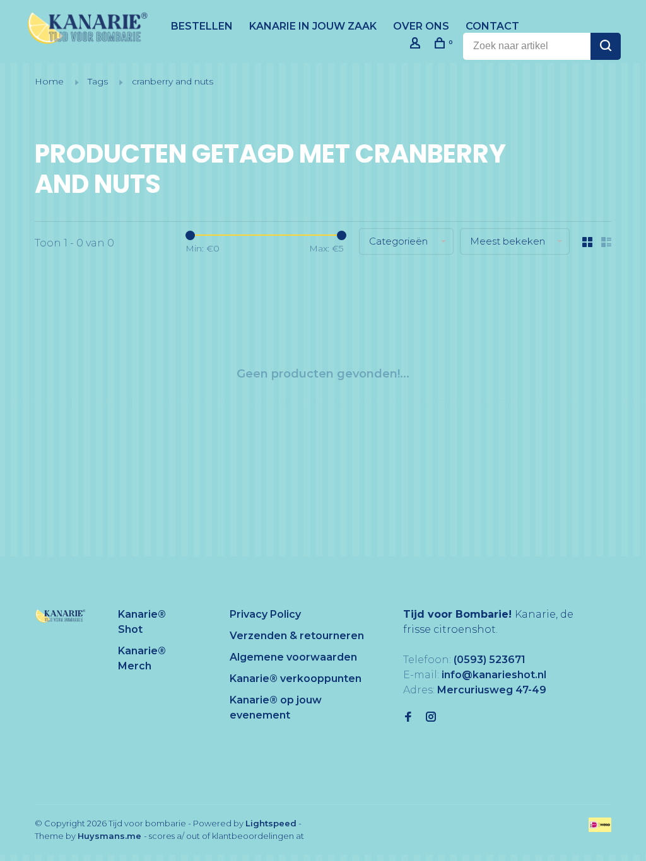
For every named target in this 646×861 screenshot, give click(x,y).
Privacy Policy (265, 614)
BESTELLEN (202, 26)
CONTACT (492, 26)
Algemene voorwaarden (293, 657)
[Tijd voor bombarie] (60, 616)
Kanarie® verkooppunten (295, 679)
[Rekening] (416, 44)
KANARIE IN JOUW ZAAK (313, 26)
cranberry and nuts (172, 81)
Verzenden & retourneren (297, 636)
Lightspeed (271, 823)
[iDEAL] (600, 829)
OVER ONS (421, 26)
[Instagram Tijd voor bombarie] (431, 718)
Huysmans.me (111, 836)
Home (49, 81)
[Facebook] (408, 718)
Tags (98, 81)
